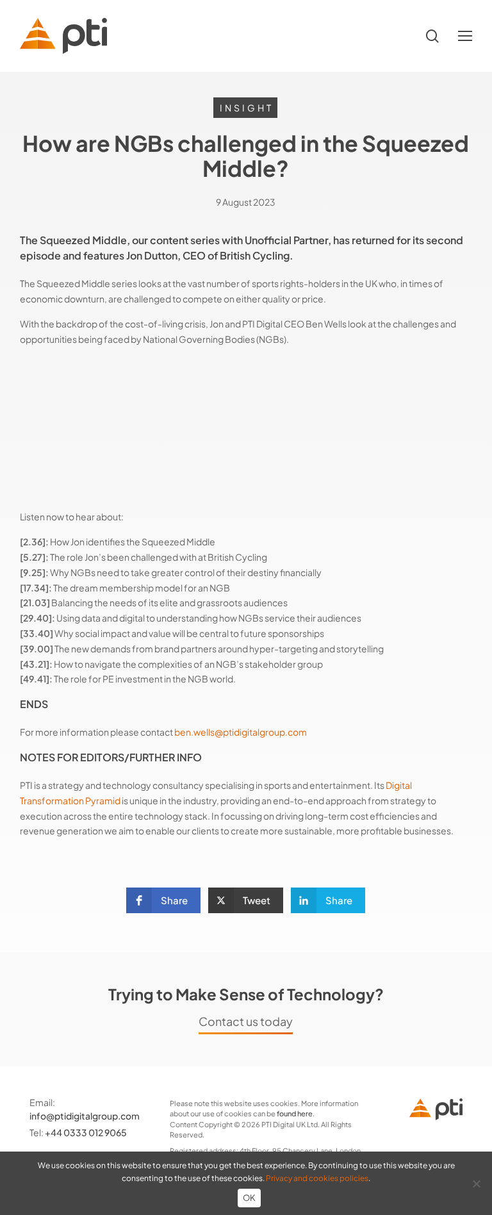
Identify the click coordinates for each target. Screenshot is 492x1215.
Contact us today (246, 1021)
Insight (247, 107)
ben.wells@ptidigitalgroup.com (240, 732)
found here (295, 1113)
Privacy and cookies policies (317, 1178)
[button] (465, 36)
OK (249, 1198)
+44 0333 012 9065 (86, 1132)
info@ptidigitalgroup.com (84, 1115)
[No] (476, 1183)
